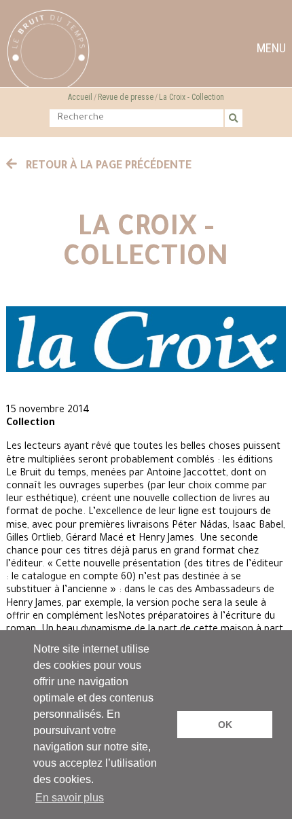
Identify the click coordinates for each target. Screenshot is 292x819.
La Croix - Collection (191, 97)
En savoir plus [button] (69, 797)
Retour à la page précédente (107, 166)
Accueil (80, 97)
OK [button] (225, 724)
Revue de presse (125, 97)
